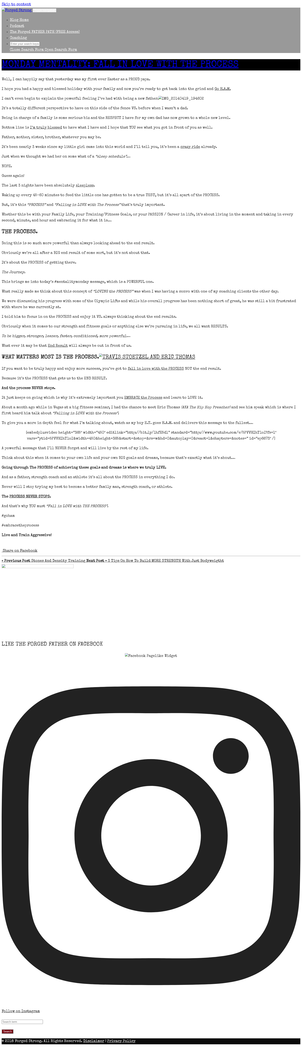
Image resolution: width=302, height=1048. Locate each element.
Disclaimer (93, 1041)
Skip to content (16, 4)
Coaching (18, 38)
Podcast (17, 26)
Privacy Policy (121, 1041)
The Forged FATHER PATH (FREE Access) (45, 32)
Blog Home (19, 20)
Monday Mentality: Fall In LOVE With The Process (120, 64)
